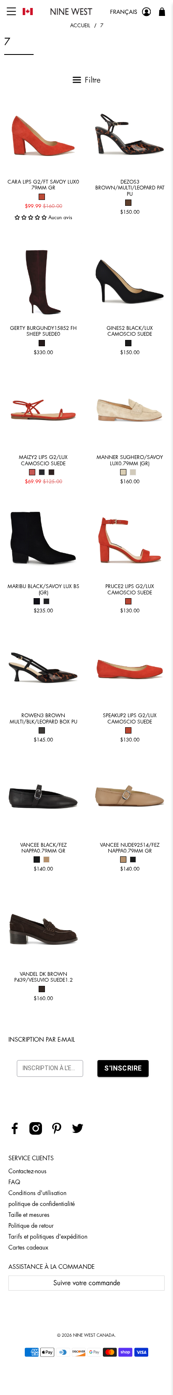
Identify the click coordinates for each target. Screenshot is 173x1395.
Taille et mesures (29, 1215)
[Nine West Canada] (71, 11)
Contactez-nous (27, 1171)
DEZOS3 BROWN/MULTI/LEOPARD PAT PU (130, 188)
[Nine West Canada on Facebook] (17, 1133)
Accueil (80, 25)
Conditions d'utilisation (37, 1193)
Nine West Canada (94, 1335)
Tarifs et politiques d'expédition (47, 1236)
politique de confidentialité (41, 1204)
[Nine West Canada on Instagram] (38, 1133)
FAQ (14, 1182)
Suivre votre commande (86, 1283)
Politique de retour (31, 1226)
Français (123, 12)
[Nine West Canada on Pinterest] (59, 1133)
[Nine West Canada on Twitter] (80, 1133)
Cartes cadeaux (28, 1247)
